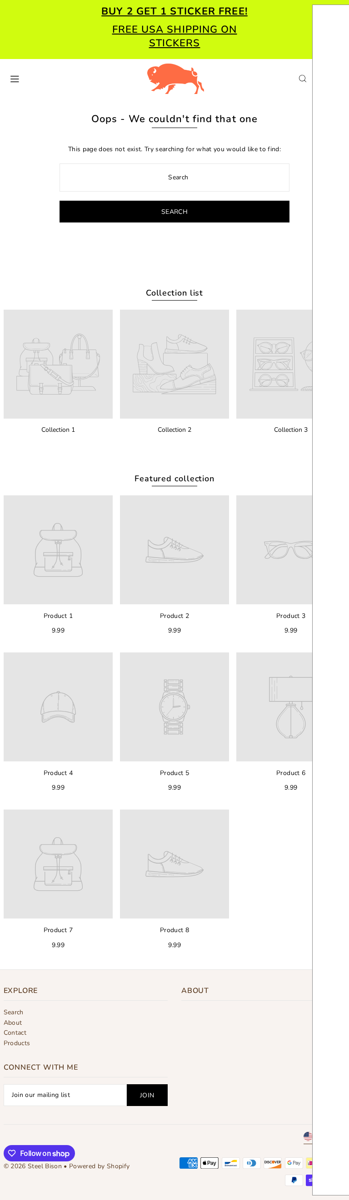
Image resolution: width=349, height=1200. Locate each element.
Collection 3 (291, 429)
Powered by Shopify (99, 1166)
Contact (15, 1032)
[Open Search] (302, 78)
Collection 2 (174, 429)
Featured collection (174, 478)
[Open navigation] (74, 78)
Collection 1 (58, 429)
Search (14, 1012)
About (13, 1022)
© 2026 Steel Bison (33, 1166)
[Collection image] (58, 364)
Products (17, 1043)
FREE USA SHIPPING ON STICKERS (174, 36)
